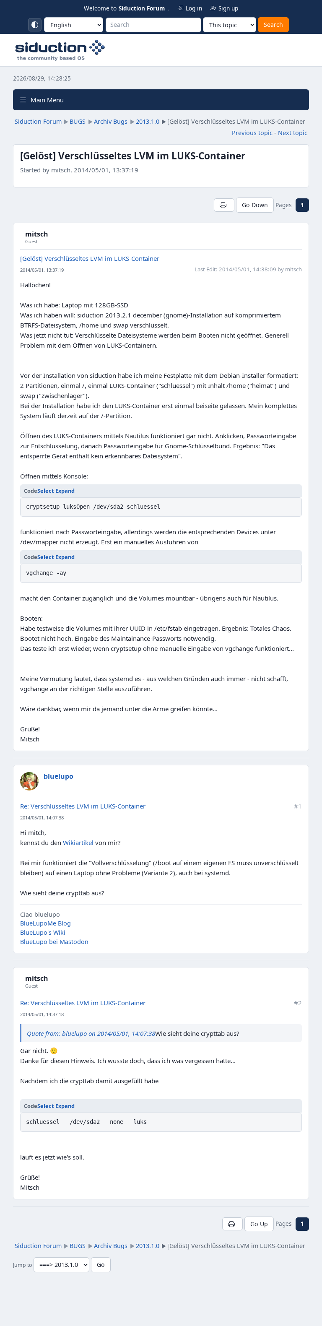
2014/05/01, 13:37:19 (42, 270)
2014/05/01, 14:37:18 (42, 1014)
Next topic (292, 133)
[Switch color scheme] (35, 24)
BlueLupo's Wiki (42, 932)
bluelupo (58, 776)
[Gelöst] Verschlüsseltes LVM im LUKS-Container (89, 258)
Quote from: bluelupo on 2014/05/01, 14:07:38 (91, 1033)
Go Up (259, 1224)
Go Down (255, 205)
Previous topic (252, 133)
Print (224, 204)
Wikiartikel (78, 842)
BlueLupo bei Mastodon (54, 942)
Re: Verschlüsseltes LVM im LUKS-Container (82, 806)
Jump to (22, 1265)
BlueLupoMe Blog (45, 923)
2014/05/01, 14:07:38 (42, 817)
